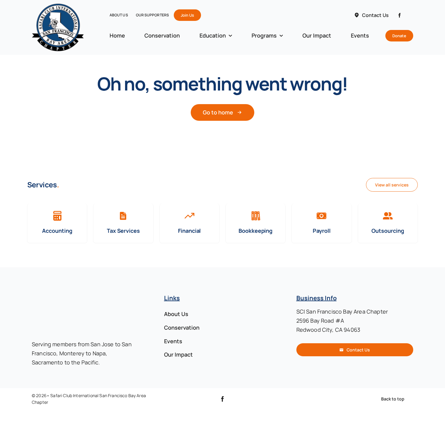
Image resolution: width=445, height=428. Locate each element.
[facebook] (399, 15)
